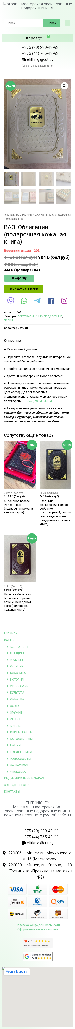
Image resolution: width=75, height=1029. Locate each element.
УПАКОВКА (18, 772)
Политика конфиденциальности (37, 925)
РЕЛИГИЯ (16, 666)
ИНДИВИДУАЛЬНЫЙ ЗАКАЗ (24, 778)
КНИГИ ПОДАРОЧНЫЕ (48, 316)
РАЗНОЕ (15, 719)
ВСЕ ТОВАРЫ (19, 647)
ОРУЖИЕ (16, 712)
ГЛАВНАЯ (10, 633)
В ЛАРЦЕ (16, 726)
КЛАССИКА (18, 673)
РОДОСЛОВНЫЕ (21, 759)
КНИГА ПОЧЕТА (21, 732)
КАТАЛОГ (10, 640)
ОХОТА (14, 706)
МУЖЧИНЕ (17, 660)
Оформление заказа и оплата (37, 929)
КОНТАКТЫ (12, 791)
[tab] (37, 328)
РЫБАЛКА (17, 699)
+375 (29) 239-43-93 (38, 401)
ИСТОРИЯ (17, 679)
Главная (9, 214)
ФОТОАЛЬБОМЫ (21, 739)
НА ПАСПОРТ (19, 765)
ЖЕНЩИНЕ (17, 653)
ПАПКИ (15, 745)
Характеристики (16, 328)
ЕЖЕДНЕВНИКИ (21, 752)
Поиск (51, 23)
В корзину (19, 278)
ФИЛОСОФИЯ (19, 686)
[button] (67, 23)
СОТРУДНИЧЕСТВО (17, 785)
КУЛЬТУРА (17, 692)
